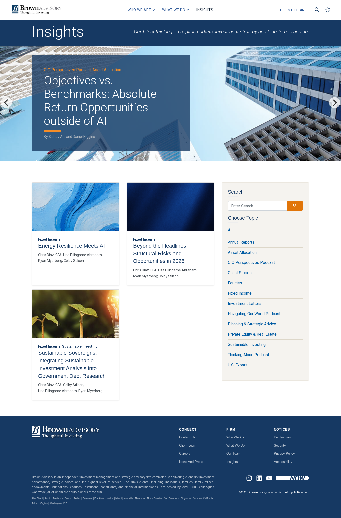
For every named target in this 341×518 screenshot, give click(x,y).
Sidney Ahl (57, 137)
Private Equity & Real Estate (252, 334)
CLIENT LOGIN (292, 10)
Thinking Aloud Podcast (248, 354)
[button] (327, 9)
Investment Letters (244, 303)
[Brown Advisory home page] (36, 10)
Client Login (187, 445)
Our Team (233, 453)
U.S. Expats (237, 365)
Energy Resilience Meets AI (71, 246)
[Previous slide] (6, 102)
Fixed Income (240, 293)
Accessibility (283, 462)
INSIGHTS (204, 10)
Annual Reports (241, 242)
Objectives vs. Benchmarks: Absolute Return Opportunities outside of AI (100, 100)
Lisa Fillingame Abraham (82, 255)
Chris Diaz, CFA (50, 255)
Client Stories (240, 272)
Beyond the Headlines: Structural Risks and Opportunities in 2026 (160, 253)
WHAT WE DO (173, 10)
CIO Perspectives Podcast (67, 69)
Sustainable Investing (247, 344)
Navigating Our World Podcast (254, 313)
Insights (232, 462)
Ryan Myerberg (50, 261)
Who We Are (235, 437)
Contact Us (187, 437)
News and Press (191, 462)
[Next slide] (334, 102)
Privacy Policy (284, 453)
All (230, 230)
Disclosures (282, 437)
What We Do (235, 445)
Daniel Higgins (84, 137)
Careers (184, 453)
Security (280, 445)
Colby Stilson (74, 261)
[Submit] (295, 206)
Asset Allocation (106, 69)
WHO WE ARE (139, 10)
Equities (235, 283)
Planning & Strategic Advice (252, 324)
